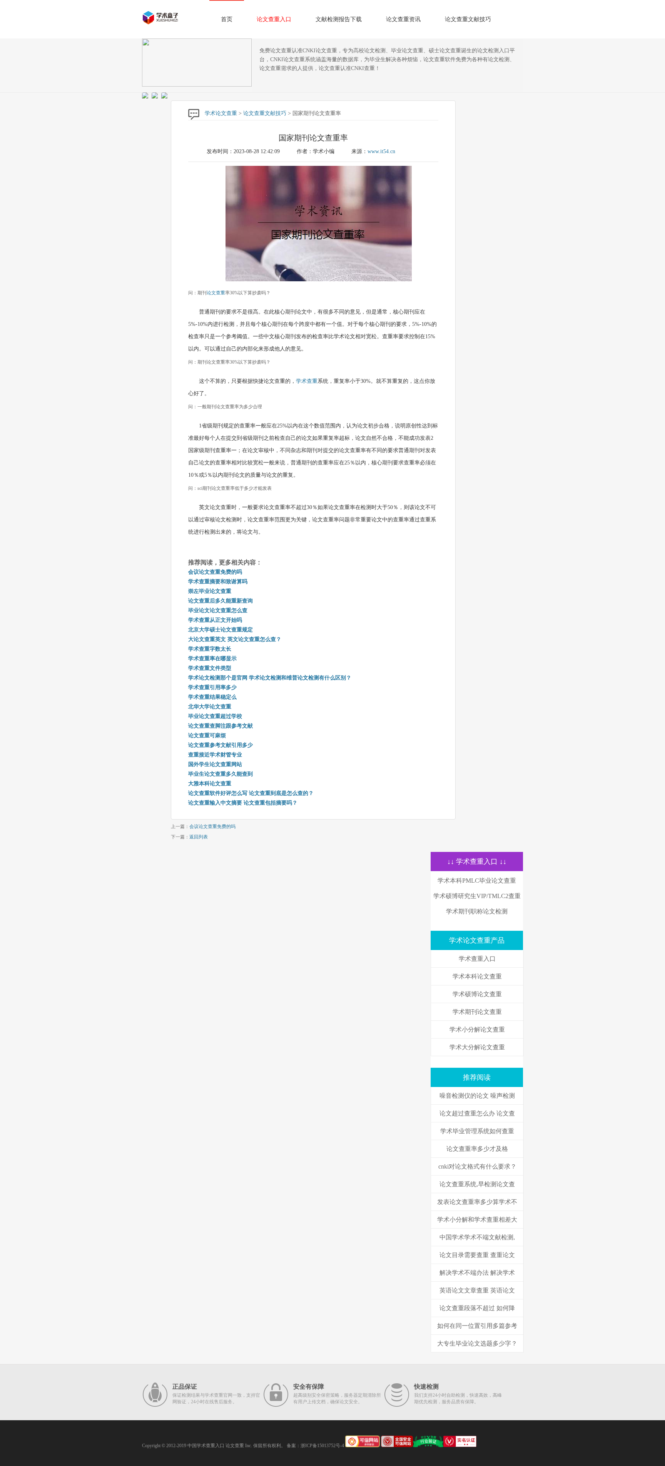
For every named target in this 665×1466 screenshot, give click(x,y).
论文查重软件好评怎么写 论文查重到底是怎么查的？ (251, 793)
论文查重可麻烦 (207, 735)
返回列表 (198, 837)
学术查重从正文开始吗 (215, 620)
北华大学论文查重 (209, 707)
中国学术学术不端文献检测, (477, 1237)
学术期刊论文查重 (477, 1012)
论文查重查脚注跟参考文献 (220, 726)
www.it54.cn (381, 151)
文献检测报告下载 (339, 19)
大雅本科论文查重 (209, 783)
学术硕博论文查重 (477, 994)
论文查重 (216, 293)
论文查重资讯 (403, 19)
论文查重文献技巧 (468, 19)
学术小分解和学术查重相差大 (477, 1219)
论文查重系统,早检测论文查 (477, 1184)
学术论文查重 (221, 113)
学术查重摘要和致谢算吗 (217, 581)
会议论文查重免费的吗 (215, 572)
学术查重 (306, 381)
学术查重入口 (477, 958)
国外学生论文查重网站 (215, 764)
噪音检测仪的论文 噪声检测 (477, 1095)
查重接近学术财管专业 (215, 755)
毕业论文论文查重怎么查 (217, 610)
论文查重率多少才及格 (477, 1148)
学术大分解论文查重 (477, 1047)
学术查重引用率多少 (212, 687)
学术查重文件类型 (209, 668)
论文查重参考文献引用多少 (220, 745)
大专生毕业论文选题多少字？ (477, 1343)
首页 (226, 19)
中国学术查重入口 (205, 1445)
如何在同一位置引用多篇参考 (477, 1325)
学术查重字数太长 (209, 649)
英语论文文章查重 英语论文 (477, 1290)
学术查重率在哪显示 (212, 658)
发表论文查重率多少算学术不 (477, 1202)
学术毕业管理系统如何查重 (477, 1131)
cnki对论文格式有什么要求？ (477, 1166)
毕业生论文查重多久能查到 (220, 774)
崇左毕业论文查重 (209, 591)
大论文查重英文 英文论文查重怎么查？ (234, 639)
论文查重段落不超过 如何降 (477, 1308)
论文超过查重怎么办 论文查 (477, 1113)
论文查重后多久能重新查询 (220, 601)
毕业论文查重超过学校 (215, 716)
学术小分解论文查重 (477, 1029)
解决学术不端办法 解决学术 (477, 1272)
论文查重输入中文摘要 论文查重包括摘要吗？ (242, 803)
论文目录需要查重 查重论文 (477, 1255)
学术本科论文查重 (477, 976)
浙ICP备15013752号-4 (322, 1445)
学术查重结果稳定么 (212, 697)
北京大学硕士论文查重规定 (220, 630)
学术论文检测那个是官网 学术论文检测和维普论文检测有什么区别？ (269, 678)
